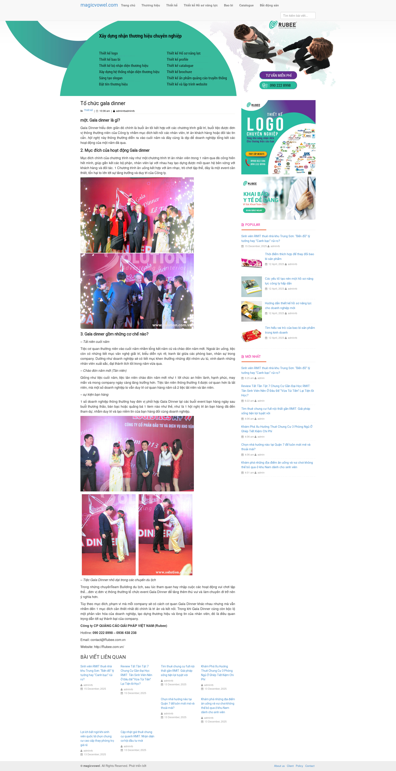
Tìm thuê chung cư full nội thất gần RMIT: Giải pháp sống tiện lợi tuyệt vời (177, 671)
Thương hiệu (150, 5)
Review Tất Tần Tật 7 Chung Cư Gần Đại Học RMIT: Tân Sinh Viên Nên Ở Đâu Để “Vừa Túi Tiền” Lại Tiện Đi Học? (136, 675)
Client (290, 766)
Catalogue (246, 5)
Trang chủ (128, 5)
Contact (310, 766)
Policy (299, 766)
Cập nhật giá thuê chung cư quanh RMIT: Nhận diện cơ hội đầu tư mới (137, 736)
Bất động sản (269, 5)
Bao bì (228, 5)
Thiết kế (172, 5)
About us (279, 766)
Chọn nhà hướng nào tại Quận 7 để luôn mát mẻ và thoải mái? (177, 703)
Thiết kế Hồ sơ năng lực (201, 5)
